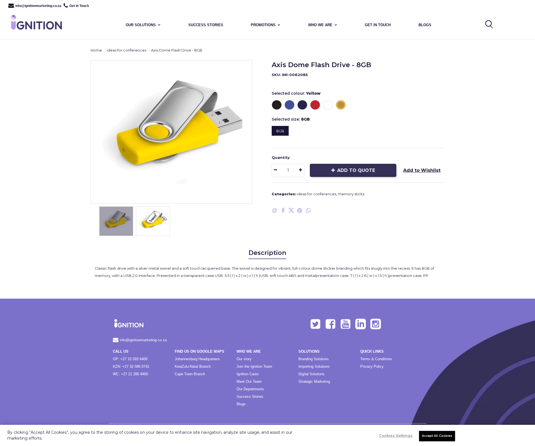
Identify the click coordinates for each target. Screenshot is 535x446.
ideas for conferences (126, 50)
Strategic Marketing (314, 381)
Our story (244, 359)
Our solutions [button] (141, 25)
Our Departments (250, 389)
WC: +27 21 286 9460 (130, 374)
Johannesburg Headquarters (197, 359)
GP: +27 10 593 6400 (130, 359)
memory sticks (351, 194)
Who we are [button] (320, 25)
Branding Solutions (313, 359)
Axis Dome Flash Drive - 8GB (176, 50)
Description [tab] (267, 253)
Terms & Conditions (376, 359)
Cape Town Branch (190, 374)
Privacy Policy (372, 366)
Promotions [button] (263, 25)
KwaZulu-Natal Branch (193, 366)
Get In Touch (79, 6)
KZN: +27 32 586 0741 (131, 366)
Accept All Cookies (437, 436)
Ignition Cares (248, 374)
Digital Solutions (311, 374)
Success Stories (250, 396)
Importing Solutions (314, 366)
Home (96, 50)
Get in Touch (378, 25)
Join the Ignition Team (254, 366)
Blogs (425, 25)
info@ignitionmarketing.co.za (38, 6)
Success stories (205, 25)
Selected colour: (296, 93)
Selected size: (291, 119)
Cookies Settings (395, 435)
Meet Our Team (249, 381)
